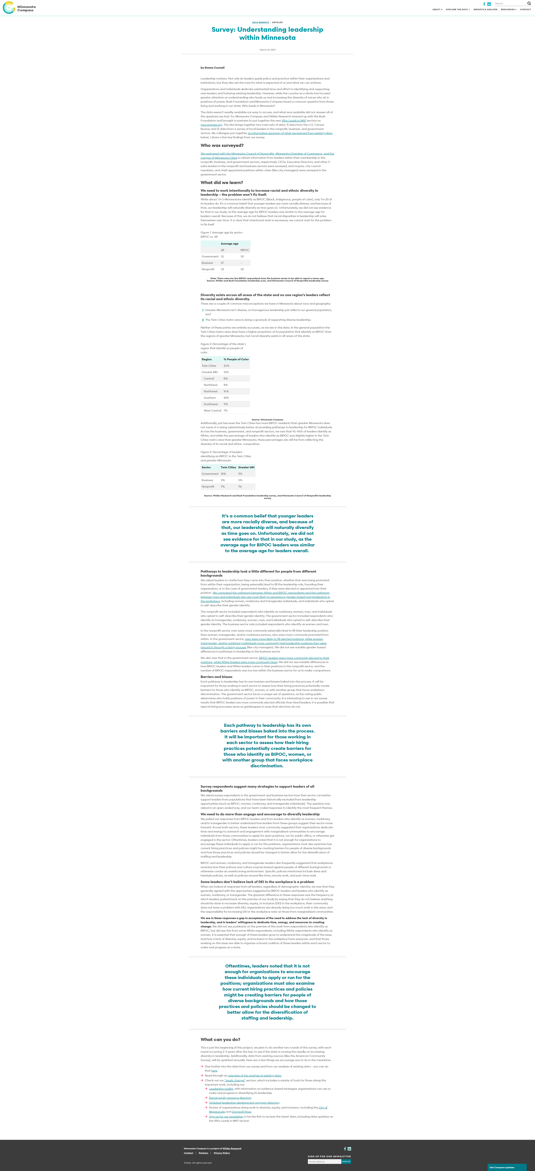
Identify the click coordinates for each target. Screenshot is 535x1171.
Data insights (260, 22)
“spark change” (234, 1080)
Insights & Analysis (486, 9)
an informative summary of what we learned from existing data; (290, 133)
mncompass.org (211, 125)
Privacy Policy (222, 1153)
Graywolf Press (241, 1112)
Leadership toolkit (221, 1089)
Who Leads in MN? (294, 120)
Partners (203, 1153)
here (214, 1070)
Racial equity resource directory (230, 1098)
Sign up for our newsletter (226, 1116)
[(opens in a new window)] (484, 3)
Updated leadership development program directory (244, 1102)
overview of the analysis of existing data (254, 1075)
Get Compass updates (502, 1167)
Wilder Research (232, 1148)
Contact (525, 9)
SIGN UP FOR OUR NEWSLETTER (329, 1156)
